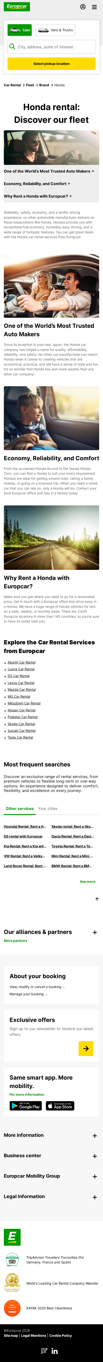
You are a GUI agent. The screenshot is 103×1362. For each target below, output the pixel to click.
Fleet (30, 85)
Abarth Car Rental (21, 662)
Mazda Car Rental (22, 689)
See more (87, 881)
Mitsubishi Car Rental (24, 703)
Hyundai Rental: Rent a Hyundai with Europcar (25, 826)
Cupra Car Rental (21, 669)
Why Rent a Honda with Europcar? (36, 196)
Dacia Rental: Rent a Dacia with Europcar (73, 836)
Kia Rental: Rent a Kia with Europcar (25, 846)
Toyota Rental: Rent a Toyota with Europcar (73, 846)
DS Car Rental (18, 676)
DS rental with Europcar (23, 836)
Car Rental (12, 85)
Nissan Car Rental (21, 710)
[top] (97, 899)
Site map (11, 1335)
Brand (44, 85)
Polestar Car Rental (23, 717)
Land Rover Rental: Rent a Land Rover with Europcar (25, 866)
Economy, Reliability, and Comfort (35, 183)
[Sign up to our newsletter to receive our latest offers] (86, 1048)
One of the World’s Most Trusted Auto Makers (47, 171)
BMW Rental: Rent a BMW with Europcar (73, 866)
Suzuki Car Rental (21, 730)
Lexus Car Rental (21, 683)
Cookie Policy (60, 1335)
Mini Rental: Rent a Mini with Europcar (73, 856)
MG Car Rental (19, 696)
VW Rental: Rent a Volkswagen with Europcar (25, 856)
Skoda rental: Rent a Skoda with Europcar (73, 826)
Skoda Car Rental (21, 724)
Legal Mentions (33, 1335)
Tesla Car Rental (20, 737)
